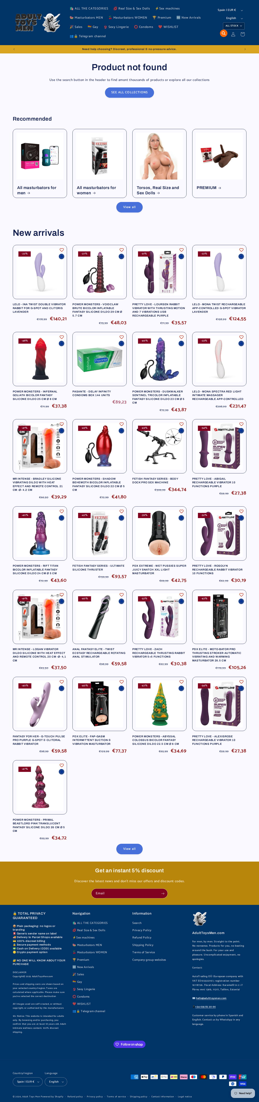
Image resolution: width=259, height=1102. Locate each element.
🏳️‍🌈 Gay (77, 982)
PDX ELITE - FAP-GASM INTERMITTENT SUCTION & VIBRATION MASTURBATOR (91, 740)
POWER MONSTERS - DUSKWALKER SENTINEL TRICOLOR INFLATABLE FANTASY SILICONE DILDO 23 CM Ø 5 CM (158, 397)
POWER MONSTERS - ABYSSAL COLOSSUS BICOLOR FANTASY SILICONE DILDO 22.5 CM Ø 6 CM (155, 740)
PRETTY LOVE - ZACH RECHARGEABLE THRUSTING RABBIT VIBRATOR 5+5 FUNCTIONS (158, 653)
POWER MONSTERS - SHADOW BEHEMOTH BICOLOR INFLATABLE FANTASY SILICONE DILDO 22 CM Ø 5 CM (98, 484)
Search (137, 923)
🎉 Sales (78, 974)
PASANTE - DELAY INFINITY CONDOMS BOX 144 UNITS (91, 393)
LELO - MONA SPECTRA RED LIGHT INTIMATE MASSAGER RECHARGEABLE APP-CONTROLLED (218, 395)
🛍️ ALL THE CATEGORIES (90, 923)
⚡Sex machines (83, 937)
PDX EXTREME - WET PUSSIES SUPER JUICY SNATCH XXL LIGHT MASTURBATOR (159, 569)
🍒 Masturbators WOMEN (89, 952)
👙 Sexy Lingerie (83, 989)
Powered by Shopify (52, 1097)
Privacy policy (95, 1097)
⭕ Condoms (81, 996)
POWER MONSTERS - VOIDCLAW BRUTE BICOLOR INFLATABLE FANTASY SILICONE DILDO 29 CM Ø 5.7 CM (97, 310)
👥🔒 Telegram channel (88, 1011)
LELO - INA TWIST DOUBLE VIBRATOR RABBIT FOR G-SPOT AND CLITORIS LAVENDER (39, 308)
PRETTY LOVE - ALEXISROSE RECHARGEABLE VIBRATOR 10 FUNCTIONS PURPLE (214, 740)
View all (129, 207)
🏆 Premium (80, 959)
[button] (223, 33)
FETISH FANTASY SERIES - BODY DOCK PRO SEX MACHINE (155, 480)
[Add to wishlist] (62, 250)
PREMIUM (207, 188)
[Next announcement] (245, 49)
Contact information (162, 1097)
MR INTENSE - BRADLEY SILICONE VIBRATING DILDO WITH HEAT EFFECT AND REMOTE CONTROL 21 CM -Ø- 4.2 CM (38, 484)
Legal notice (185, 1097)
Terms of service (116, 1097)
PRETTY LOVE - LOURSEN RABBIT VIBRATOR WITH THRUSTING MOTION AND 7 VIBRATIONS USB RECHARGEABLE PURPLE (158, 310)
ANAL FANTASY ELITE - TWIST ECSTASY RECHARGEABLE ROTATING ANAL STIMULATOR (98, 653)
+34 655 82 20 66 (205, 1007)
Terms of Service (143, 952)
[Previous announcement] (14, 49)
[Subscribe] (163, 893)
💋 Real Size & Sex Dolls (88, 930)
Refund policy (75, 1097)
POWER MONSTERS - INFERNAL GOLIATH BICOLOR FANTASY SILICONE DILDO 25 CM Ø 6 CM (35, 395)
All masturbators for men (36, 190)
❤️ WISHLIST (81, 1004)
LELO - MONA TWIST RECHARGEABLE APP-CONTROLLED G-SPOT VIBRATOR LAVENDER (219, 308)
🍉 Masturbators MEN (87, 945)
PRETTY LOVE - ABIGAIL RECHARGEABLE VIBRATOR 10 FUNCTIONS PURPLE (214, 482)
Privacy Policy (142, 930)
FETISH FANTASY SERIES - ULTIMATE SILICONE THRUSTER (98, 567)
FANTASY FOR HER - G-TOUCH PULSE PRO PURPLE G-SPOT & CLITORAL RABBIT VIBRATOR (39, 740)
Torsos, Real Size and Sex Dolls (158, 190)
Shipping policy (138, 1097)
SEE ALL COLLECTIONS (129, 92)
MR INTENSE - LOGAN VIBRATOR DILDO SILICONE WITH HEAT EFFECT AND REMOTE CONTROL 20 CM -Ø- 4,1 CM (39, 655)
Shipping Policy (142, 945)
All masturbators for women (96, 190)
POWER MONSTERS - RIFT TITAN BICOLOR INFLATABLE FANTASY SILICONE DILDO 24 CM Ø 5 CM (35, 569)
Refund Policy (141, 937)
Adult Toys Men (31, 1097)
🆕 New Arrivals (83, 967)
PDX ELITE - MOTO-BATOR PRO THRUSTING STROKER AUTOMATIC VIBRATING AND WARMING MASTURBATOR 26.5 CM (216, 655)
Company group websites (149, 959)
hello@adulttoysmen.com (211, 998)
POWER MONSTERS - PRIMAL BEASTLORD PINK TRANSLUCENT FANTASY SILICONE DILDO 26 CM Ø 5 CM (39, 825)
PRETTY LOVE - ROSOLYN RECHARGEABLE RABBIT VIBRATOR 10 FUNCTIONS (217, 569)
